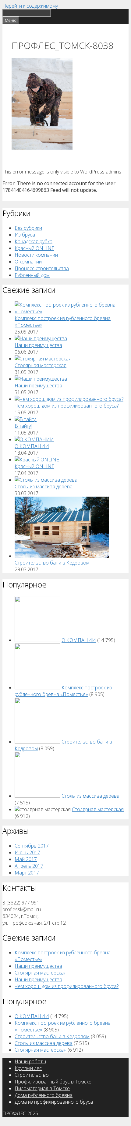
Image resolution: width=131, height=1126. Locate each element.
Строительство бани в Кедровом (52, 562)
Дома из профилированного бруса (54, 1101)
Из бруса (25, 234)
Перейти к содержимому (30, 5)
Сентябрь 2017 (32, 845)
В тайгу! (23, 426)
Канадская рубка (33, 241)
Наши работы (30, 1061)
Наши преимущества (38, 345)
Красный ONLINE (34, 248)
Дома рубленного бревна (44, 1095)
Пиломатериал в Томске (42, 1088)
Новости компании (36, 255)
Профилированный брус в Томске (53, 1081)
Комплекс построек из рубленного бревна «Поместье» (63, 691)
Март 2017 (27, 872)
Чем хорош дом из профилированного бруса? (67, 405)
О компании (28, 261)
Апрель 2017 (29, 866)
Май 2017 (26, 859)
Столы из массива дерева (44, 486)
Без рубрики (28, 228)
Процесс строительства (42, 268)
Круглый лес (28, 1068)
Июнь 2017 (27, 852)
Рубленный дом (32, 275)
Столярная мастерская (40, 365)
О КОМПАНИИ (32, 446)
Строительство (32, 1075)
